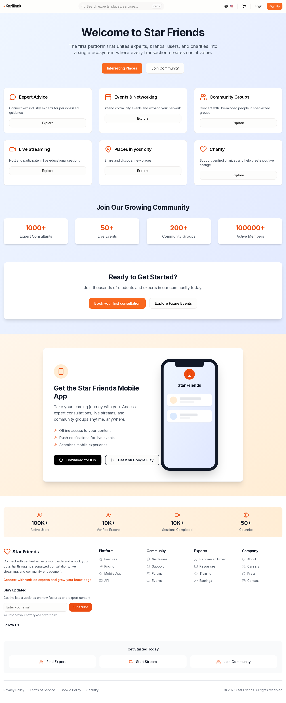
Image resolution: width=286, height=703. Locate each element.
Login (258, 6)
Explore (47, 123)
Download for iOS (81, 460)
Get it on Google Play (136, 460)
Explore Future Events (173, 303)
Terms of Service (42, 690)
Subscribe (80, 607)
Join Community (165, 68)
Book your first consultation (117, 303)
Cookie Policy (71, 690)
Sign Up (274, 6)
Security (92, 690)
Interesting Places (122, 68)
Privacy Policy (14, 690)
